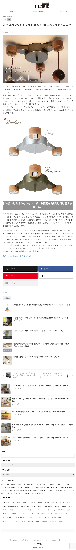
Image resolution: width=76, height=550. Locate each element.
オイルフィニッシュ (39, 510)
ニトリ (50, 513)
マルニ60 (29, 517)
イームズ (18, 510)
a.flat (13, 502)
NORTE (40, 506)
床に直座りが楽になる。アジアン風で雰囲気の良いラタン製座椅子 (38, 412)
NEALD (33, 506)
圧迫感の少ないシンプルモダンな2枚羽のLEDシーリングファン (37, 357)
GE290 (47, 502)
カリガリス (61, 510)
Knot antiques (25, 506)
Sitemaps (63, 540)
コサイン (13, 513)
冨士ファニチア (7, 521)
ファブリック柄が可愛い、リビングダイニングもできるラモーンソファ (40, 438)
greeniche (54, 502)
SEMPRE (57, 506)
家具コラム (13, 11)
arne (18, 502)
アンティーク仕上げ (8, 510)
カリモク (69, 510)
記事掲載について (14, 540)
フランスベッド (7, 517)
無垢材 (37, 521)
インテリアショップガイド (52, 540)
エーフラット (27, 510)
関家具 (60, 521)
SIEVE (64, 506)
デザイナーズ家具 (38, 11)
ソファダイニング (40, 513)
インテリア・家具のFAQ (37, 540)
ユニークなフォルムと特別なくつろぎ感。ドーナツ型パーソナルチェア (40, 386)
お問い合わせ (63, 11)
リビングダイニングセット (41, 517)
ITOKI (68, 502)
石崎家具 (44, 521)
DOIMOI (40, 502)
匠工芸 (16, 521)
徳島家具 (30, 521)
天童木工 (22, 521)
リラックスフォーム (57, 517)
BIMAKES (25, 502)
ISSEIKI (62, 502)
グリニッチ (6, 513)
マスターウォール (19, 517)
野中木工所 (53, 521)
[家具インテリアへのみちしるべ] (41, 5)
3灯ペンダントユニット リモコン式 (17, 256)
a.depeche (6, 502)
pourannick (48, 506)
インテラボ (38, 544)
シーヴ (31, 513)
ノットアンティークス (61, 513)
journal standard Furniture (10, 506)
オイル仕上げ (51, 510)
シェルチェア (22, 513)
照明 (6, 292)
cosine (33, 502)
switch (70, 506)
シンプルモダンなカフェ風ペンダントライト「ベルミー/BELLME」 (38, 331)
